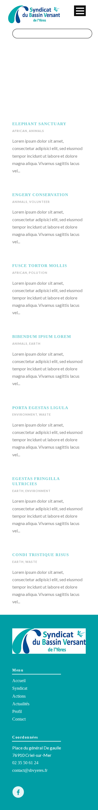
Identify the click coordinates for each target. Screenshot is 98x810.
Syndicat (19, 688)
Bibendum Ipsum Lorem (41, 336)
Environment (24, 414)
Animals (36, 131)
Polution (38, 272)
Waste (45, 414)
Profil (17, 711)
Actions (19, 696)
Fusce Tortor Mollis (39, 265)
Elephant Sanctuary (39, 124)
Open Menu (80, 10)
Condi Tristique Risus (40, 555)
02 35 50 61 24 (25, 762)
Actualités (20, 703)
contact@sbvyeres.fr (29, 770)
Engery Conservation (40, 195)
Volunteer (39, 201)
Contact (19, 719)
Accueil (19, 680)
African (19, 131)
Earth (35, 343)
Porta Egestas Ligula (40, 408)
